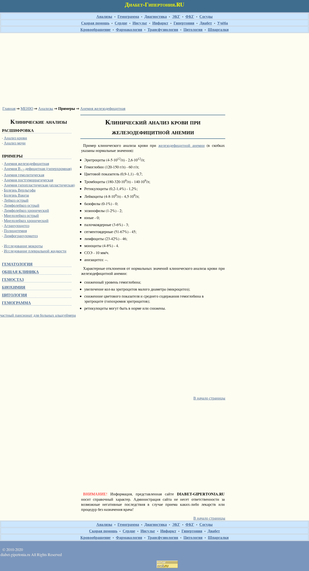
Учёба (222, 23)
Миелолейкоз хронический (26, 220)
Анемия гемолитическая (24, 174)
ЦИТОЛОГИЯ (14, 295)
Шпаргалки (218, 29)
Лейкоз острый (16, 200)
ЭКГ (176, 16)
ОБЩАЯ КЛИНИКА (20, 271)
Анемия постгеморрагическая (28, 179)
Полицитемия (15, 230)
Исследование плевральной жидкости (35, 250)
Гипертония (184, 23)
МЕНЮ (27, 108)
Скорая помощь (95, 23)
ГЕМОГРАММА (16, 302)
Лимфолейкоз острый (21, 205)
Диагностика (155, 16)
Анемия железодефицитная (102, 108)
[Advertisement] (154, 68)
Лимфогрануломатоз (21, 235)
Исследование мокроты (23, 245)
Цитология (193, 29)
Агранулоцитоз (16, 225)
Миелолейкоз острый (21, 215)
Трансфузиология (162, 29)
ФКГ (189, 16)
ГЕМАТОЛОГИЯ (17, 264)
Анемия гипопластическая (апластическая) (39, 184)
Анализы (104, 16)
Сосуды (206, 16)
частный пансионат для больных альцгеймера (38, 315)
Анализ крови (15, 137)
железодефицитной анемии (181, 145)
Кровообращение (95, 29)
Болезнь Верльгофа (19, 190)
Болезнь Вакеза (16, 195)
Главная (8, 108)
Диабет (206, 23)
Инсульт (140, 23)
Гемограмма (128, 16)
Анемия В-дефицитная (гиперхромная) (38, 168)
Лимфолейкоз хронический (26, 210)
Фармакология (129, 29)
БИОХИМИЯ (13, 287)
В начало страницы (209, 397)
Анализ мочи (15, 142)
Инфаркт (160, 23)
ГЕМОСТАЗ (13, 279)
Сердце (121, 23)
